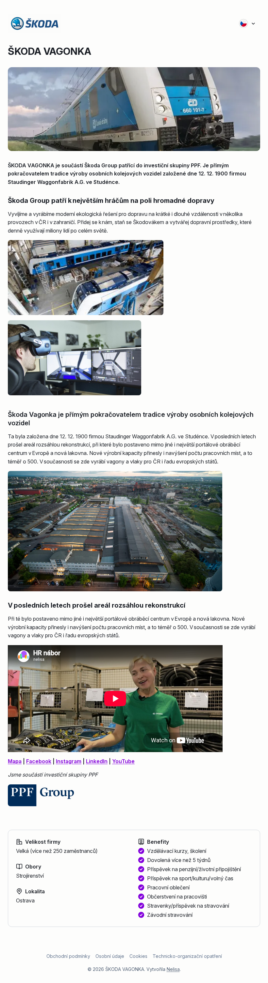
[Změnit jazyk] (247, 23)
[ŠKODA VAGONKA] (39, 23)
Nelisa (173, 969)
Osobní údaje (109, 956)
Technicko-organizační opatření (187, 956)
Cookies (138, 956)
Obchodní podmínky (68, 956)
